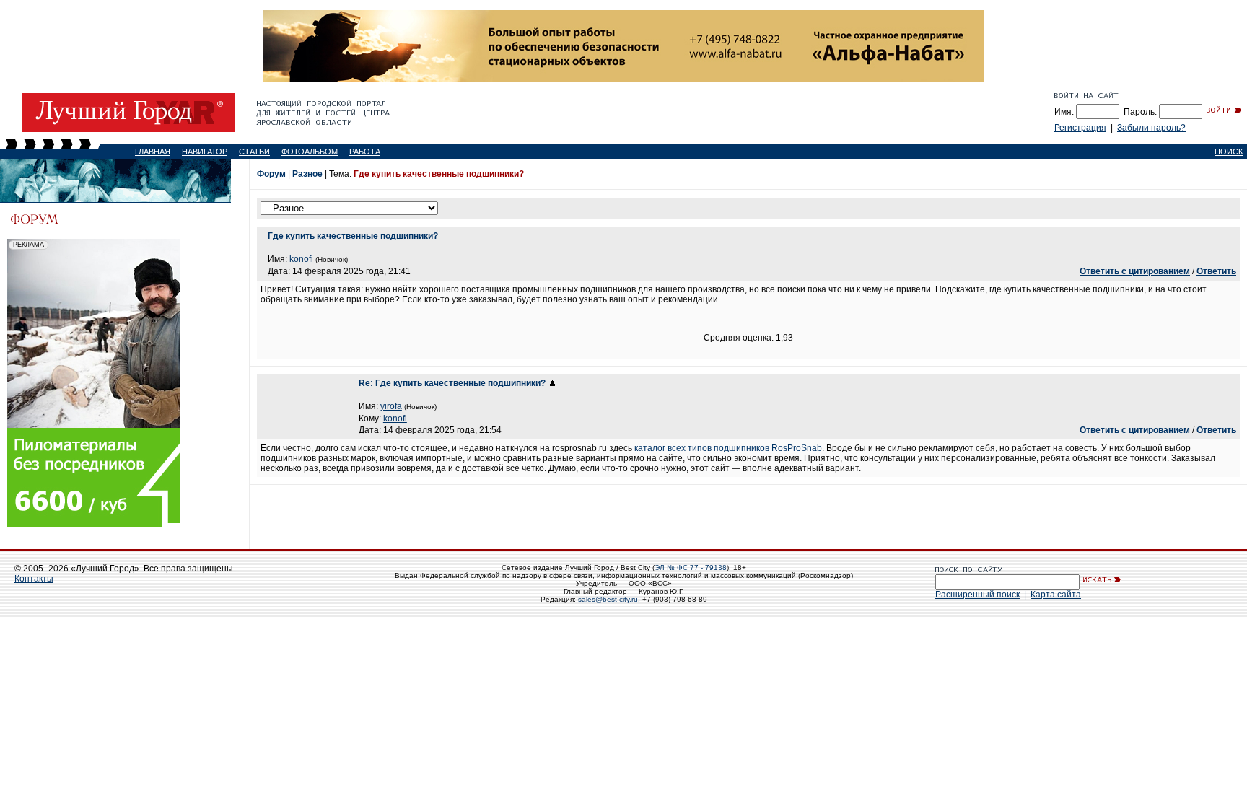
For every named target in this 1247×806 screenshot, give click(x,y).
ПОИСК (1229, 151)
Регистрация (1080, 128)
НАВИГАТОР (204, 151)
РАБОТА (364, 151)
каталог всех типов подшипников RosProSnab (728, 448)
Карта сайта (1056, 595)
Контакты (33, 579)
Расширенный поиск (977, 595)
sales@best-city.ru (608, 599)
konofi (301, 259)
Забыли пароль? (1151, 128)
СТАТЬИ (254, 151)
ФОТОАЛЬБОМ (309, 151)
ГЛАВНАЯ (152, 151)
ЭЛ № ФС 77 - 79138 (691, 567)
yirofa (391, 406)
